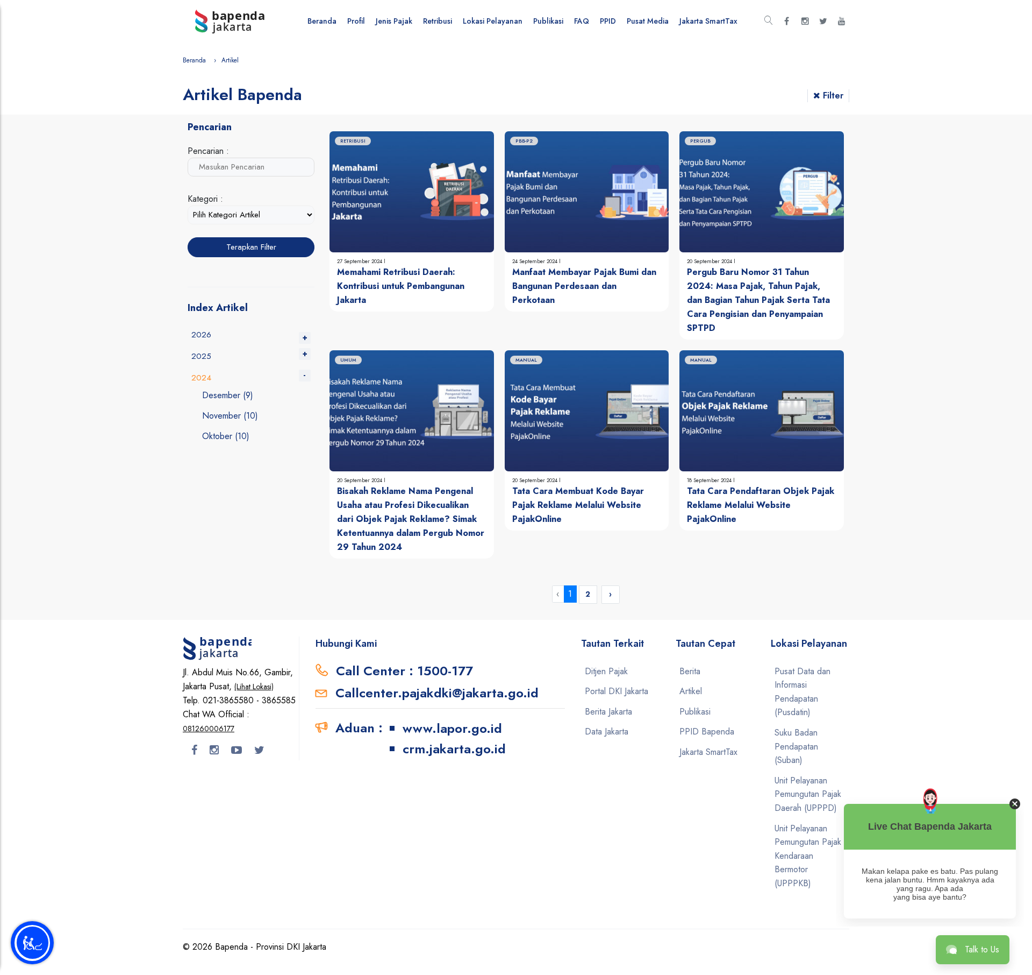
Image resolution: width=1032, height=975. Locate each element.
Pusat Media (648, 21)
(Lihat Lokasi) (254, 686)
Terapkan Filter (251, 247)
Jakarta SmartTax (708, 21)
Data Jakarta (606, 731)
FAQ (581, 21)
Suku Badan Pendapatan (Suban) (796, 746)
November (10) (230, 415)
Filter (833, 95)
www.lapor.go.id (452, 728)
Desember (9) (227, 395)
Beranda (321, 21)
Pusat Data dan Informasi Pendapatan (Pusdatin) (802, 692)
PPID (608, 21)
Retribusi (437, 21)
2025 (201, 356)
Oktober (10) (225, 436)
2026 (201, 334)
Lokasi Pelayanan (492, 21)
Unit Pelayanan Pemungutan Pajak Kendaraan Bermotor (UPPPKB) (808, 855)
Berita (689, 671)
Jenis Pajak (394, 21)
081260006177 (208, 728)
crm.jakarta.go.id (454, 748)
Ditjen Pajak (606, 671)
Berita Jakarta (608, 711)
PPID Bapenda (706, 731)
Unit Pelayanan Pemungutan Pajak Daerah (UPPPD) (808, 794)
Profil (356, 21)
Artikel (690, 691)
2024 (201, 377)
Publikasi (548, 21)
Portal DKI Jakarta (616, 691)
